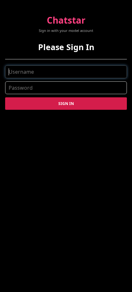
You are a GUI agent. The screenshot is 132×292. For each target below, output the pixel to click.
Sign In (66, 103)
